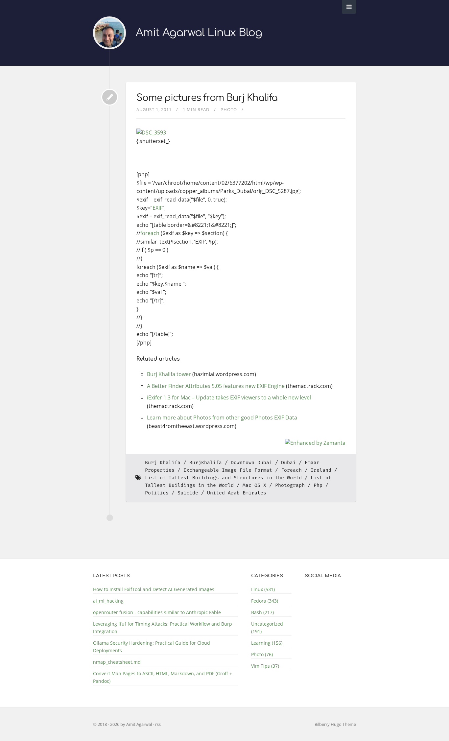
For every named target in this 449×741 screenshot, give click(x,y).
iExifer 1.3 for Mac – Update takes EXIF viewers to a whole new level (229, 397)
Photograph (290, 485)
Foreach (291, 470)
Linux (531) (263, 589)
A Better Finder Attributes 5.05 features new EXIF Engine (216, 386)
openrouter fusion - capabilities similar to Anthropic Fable (157, 612)
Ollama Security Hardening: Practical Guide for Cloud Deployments (151, 647)
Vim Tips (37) (265, 666)
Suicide (187, 493)
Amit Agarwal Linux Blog (199, 33)
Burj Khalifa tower (169, 374)
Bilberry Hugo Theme (335, 724)
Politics (157, 493)
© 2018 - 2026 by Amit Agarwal (123, 724)
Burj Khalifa (162, 463)
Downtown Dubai (251, 463)
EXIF (157, 207)
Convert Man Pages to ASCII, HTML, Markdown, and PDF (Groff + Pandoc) (162, 677)
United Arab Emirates (236, 493)
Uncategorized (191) (267, 627)
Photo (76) (262, 654)
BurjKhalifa (205, 463)
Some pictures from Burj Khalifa (206, 98)
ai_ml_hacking (108, 601)
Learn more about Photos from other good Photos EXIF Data (222, 417)
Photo (229, 109)
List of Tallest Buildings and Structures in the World (223, 478)
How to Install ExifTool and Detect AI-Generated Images (153, 589)
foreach (149, 233)
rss (158, 724)
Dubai (288, 463)
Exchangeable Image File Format (227, 470)
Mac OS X (254, 485)
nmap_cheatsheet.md (117, 662)
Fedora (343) (264, 601)
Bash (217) (262, 612)
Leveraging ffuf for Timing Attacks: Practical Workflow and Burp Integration (162, 627)
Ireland (321, 470)
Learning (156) (266, 643)
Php (318, 485)
